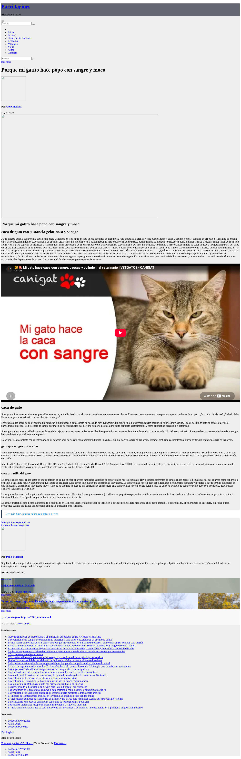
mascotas (6, 61)
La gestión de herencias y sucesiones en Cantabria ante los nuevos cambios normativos (52, 672)
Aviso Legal (14, 723)
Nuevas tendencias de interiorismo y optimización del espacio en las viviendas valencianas (54, 636)
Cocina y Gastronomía (19, 38)
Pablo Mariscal (13, 106)
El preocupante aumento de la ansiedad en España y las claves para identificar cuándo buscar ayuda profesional (65, 698)
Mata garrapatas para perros (15, 522)
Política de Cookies (18, 726)
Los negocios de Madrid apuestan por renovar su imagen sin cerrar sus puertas (48, 669)
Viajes (11, 46)
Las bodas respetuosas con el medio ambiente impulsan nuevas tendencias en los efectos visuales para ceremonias (66, 651)
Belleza (12, 35)
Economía (13, 41)
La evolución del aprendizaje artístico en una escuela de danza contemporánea (48, 681)
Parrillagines (15, 6)
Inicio (11, 32)
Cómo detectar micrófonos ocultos (25, 654)
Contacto (12, 52)
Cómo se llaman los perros (15, 525)
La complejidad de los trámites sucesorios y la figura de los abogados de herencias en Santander (57, 675)
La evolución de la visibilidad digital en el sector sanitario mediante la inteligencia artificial (54, 692)
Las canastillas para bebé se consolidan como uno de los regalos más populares (48, 701)
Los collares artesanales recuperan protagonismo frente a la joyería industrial (47, 704)
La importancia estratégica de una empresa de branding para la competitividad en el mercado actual (59, 663)
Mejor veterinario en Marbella (18, 585)
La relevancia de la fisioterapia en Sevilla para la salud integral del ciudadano (47, 686)
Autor (11, 49)
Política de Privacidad (19, 720)
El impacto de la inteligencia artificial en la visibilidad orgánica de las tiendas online (51, 695)
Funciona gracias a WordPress (17, 743)
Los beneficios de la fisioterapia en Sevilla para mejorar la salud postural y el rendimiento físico (57, 689)
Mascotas (13, 44)
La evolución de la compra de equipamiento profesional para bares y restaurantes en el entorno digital (60, 639)
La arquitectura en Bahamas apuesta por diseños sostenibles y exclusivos (45, 684)
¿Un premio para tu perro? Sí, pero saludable (26, 617)
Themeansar (60, 743)
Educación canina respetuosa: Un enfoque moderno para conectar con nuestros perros (49, 601)
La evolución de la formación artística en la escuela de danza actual (42, 678)
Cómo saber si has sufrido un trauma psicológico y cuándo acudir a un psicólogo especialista (55, 657)
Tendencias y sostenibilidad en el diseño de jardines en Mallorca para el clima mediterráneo (55, 660)
